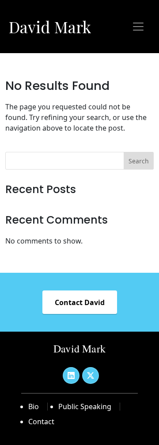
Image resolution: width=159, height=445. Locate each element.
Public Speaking (84, 406)
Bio (33, 406)
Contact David (80, 302)
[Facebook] (71, 375)
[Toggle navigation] (138, 26)
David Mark (50, 26)
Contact (41, 421)
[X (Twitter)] (90, 375)
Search (139, 161)
